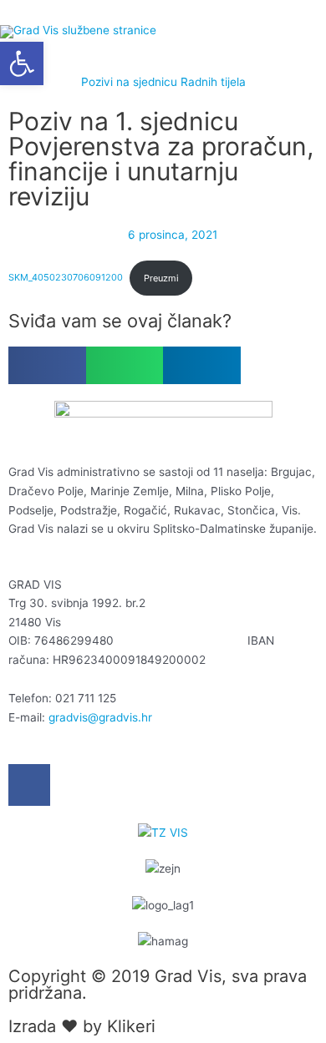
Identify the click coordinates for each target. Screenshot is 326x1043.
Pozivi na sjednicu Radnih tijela (163, 82)
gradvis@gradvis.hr (100, 717)
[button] (47, 365)
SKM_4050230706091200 (65, 278)
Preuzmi (161, 278)
